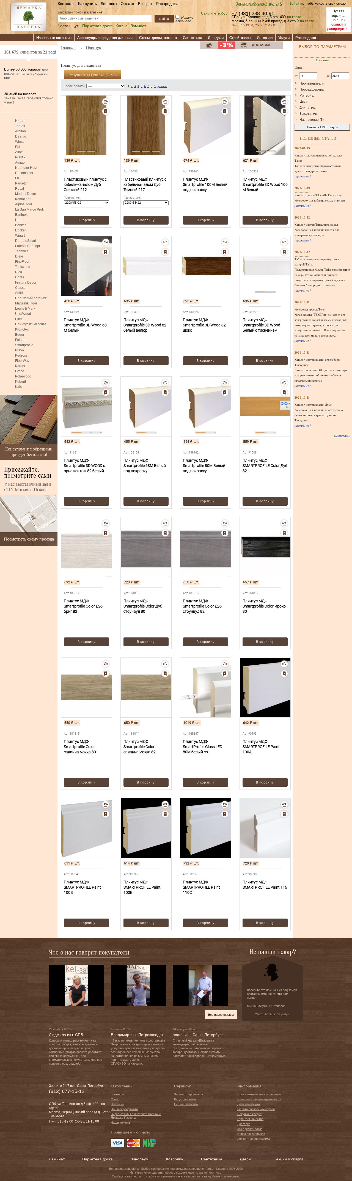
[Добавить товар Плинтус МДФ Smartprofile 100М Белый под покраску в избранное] (224, 111)
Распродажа (167, 3)
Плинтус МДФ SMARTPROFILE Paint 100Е (142, 887)
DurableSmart (25, 241)
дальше (162, 86)
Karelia (122, 26)
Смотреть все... (342, 436)
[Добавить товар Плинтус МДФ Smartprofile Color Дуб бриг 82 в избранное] (105, 533)
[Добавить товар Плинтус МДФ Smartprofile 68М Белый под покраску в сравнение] (165, 382)
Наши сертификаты (124, 1109)
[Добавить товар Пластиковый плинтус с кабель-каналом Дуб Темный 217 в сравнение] (165, 101)
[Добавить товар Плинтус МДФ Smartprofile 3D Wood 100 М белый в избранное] (284, 111)
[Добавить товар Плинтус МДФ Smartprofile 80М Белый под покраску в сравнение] (224, 382)
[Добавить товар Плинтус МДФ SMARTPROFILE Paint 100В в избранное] (105, 814)
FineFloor (22, 262)
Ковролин (174, 1159)
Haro (19, 220)
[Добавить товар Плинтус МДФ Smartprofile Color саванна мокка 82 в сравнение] (165, 664)
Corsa (19, 277)
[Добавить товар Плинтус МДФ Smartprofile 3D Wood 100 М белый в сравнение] (284, 101)
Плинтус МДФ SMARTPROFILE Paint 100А (261, 746)
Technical (22, 251)
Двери (245, 1159)
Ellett (19, 319)
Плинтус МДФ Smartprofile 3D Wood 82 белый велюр (144, 325)
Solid (19, 293)
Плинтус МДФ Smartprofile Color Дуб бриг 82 (83, 606)
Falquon (21, 340)
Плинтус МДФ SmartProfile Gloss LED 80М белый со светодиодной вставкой (204, 747)
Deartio (20, 136)
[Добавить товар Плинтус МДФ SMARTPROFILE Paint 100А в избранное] (284, 673)
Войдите (296, 3)
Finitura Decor (25, 282)
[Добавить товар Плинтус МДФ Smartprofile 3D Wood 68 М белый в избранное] (105, 251)
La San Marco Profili (30, 209)
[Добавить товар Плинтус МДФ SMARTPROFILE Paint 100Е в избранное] (165, 814)
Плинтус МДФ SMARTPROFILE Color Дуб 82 (265, 465)
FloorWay (22, 361)
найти (164, 18)
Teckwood (22, 267)
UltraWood (23, 314)
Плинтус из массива (30, 324)
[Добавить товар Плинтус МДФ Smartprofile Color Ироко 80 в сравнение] (284, 523)
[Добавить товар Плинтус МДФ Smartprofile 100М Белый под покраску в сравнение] (224, 101)
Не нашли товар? (186, 1104)
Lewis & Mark (25, 308)
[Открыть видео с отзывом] (76, 985)
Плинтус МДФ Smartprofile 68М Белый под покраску (144, 465)
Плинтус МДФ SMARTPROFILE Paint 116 (265, 884)
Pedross (21, 355)
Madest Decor (25, 194)
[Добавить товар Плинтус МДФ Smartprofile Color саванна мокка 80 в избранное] (105, 673)
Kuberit (20, 382)
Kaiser (20, 387)
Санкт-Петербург (215, 13)
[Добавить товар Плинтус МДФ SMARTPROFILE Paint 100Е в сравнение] (165, 804)
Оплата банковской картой (256, 1109)
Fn (17, 178)
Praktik (20, 157)
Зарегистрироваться (188, 1094)
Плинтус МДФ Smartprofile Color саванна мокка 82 (139, 746)
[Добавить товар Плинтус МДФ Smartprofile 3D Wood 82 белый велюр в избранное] (165, 251)
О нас (115, 1099)
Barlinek (21, 215)
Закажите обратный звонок (258, 3)
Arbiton (20, 131)
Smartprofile (24, 345)
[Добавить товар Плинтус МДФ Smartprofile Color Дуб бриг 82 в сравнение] (105, 523)
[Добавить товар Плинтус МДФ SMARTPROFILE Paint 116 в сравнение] (284, 804)
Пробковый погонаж (30, 298)
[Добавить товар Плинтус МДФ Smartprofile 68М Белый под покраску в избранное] (165, 392)
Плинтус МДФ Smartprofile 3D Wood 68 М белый (85, 325)
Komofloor (23, 199)
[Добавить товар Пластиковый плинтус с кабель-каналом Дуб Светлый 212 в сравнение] (105, 101)
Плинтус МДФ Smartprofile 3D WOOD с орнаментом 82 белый (84, 465)
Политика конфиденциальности (259, 1099)
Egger (19, 335)
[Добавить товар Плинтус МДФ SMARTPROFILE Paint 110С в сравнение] (224, 804)
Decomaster (24, 173)
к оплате (141, 1132)
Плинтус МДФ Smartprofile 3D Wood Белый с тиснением (261, 325)
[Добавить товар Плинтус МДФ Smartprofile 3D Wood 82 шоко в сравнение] (224, 242)
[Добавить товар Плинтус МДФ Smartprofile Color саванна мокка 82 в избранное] (165, 673)
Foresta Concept (27, 246)
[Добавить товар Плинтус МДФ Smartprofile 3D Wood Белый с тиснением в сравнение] (284, 242)
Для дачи (216, 38)
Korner (20, 366)
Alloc (19, 152)
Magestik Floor (26, 303)
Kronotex (22, 329)
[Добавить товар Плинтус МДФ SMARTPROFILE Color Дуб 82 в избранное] (284, 392)
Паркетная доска (97, 26)
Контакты (66, 3)
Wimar (20, 142)
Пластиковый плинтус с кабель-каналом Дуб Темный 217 (144, 184)
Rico (18, 272)
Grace (19, 371)
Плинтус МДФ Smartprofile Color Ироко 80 (264, 606)
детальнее (302, 176)
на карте (294, 17)
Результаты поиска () (92, 74)
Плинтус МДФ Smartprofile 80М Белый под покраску (204, 465)
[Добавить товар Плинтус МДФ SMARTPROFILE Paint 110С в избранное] (224, 814)
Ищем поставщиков (251, 1133)
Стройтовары (240, 38)
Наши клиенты (121, 1122)
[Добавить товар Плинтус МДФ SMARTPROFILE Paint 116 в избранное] (284, 814)
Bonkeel (21, 225)
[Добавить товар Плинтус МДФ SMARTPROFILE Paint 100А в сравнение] (284, 664)
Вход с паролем (185, 1099)
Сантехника (192, 38)
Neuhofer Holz (26, 168)
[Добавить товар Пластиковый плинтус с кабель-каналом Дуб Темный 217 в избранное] (165, 111)
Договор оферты (248, 1104)
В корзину (86, 220)
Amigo (20, 162)
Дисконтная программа (253, 1138)
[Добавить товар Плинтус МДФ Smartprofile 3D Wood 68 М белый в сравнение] (105, 242)
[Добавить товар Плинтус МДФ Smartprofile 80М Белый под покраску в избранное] (224, 392)
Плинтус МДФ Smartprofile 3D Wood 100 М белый (265, 184)
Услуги (284, 38)
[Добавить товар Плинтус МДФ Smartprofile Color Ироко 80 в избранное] (284, 533)
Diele (19, 256)
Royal (19, 189)
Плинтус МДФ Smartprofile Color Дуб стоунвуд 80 (142, 606)
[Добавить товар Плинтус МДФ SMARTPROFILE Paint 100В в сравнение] (105, 804)
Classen (21, 288)
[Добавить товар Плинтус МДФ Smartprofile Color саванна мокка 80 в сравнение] (105, 664)
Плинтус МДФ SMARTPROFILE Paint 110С (201, 887)
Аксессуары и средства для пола (105, 38)
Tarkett (20, 126)
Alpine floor (23, 204)
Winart (20, 235)
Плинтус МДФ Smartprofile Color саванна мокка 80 (80, 746)
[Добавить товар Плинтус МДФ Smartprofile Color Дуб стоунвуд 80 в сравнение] (165, 523)
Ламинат (138, 26)
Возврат (145, 3)
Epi (17, 147)
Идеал (20, 121)
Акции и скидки (289, 1159)
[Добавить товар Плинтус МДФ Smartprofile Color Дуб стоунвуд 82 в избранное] (224, 533)
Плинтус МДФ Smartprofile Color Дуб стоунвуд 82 (202, 606)
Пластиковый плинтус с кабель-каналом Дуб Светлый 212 (85, 184)
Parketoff (21, 183)
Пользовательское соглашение (259, 1094)
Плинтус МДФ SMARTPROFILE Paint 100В (82, 887)
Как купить (87, 3)
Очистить (322, 60)
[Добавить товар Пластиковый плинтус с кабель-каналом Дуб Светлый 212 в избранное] (105, 111)
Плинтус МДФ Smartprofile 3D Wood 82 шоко (204, 325)
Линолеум (139, 1159)
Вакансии (117, 1104)
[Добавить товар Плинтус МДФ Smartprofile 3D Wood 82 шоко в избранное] (224, 251)
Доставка (109, 3)
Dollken (21, 230)
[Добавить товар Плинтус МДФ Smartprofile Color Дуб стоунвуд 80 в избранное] (165, 533)
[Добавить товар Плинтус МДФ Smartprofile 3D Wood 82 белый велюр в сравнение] (165, 242)
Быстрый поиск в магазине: (80, 12)
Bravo (19, 350)
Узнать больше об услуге (272, 1014)
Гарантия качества (250, 1119)
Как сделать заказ (249, 1128)
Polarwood (23, 376)
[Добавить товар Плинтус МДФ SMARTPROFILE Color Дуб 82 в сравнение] (284, 382)
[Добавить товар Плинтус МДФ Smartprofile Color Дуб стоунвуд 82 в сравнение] (224, 523)
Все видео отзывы (221, 1014)
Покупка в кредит (249, 1114)
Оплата (127, 3)
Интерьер (265, 38)
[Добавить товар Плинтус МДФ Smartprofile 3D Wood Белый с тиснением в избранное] (284, 251)
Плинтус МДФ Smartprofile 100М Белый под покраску (205, 184)
